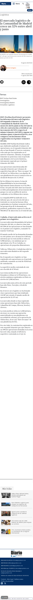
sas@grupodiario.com (6, 573)
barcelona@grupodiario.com (18, 560)
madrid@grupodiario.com (16, 565)
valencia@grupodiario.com (22, 568)
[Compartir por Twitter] (29, 82)
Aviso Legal (10, 579)
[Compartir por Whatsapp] (24, 82)
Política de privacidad (7, 581)
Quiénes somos (18, 579)
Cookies (4, 597)
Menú (18, 4)
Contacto (3, 579)
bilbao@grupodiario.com (15, 563)
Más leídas (7, 488)
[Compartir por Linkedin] (2, 82)
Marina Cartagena (11, 68)
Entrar (30, 10)
